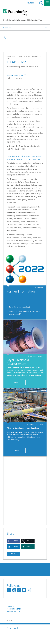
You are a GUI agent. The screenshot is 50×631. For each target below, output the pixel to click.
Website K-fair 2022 (15, 75)
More (16, 382)
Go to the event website (18, 307)
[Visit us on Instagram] (29, 590)
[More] (25, 337)
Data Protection (13, 611)
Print (13, 554)
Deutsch (31, 3)
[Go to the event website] (24, 269)
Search (41, 3)
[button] (13, 541)
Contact (10, 606)
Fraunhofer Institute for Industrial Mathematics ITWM (22, 20)
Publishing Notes (14, 609)
